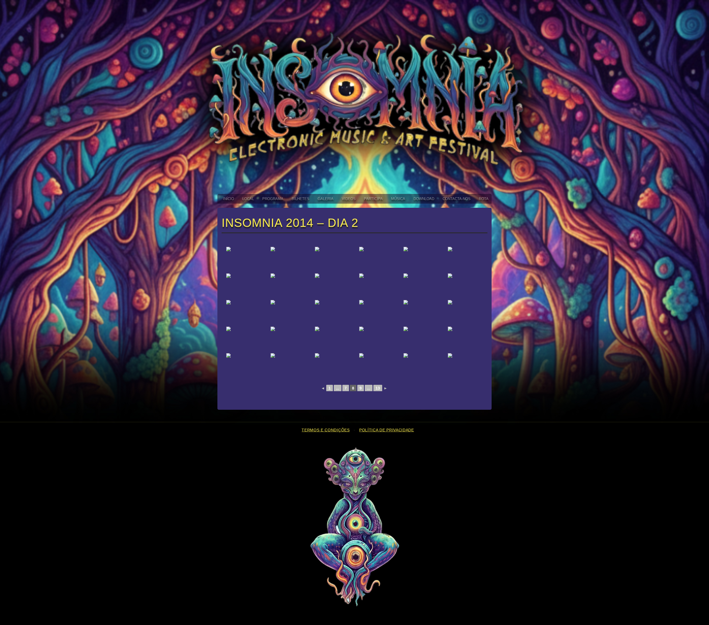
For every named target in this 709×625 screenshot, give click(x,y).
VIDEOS (349, 199)
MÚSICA (398, 199)
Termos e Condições (326, 430)
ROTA (484, 199)
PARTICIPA (373, 199)
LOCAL (248, 199)
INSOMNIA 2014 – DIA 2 (290, 222)
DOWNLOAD (423, 199)
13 (378, 388)
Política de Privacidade (386, 430)
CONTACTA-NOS (457, 199)
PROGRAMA (272, 199)
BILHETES (300, 199)
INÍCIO (228, 199)
